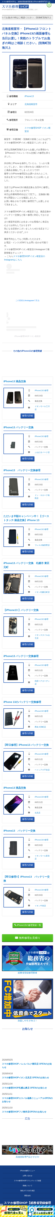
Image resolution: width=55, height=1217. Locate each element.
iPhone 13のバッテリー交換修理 (22, 702)
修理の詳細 (27, 416)
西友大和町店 (40, 727)
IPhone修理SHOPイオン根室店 (27, 336)
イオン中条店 (40, 906)
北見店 (37, 813)
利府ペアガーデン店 (42, 682)
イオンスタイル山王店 (42, 636)
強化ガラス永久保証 (27, 1191)
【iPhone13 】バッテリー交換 (21, 610)
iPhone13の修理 (41, 390)
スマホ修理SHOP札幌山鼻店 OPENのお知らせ (24, 1088)
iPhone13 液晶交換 (14, 381)
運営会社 (27, 1196)
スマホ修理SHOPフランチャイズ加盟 (27, 1181)
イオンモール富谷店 (42, 857)
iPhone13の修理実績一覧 (28, 925)
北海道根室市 (31, 104)
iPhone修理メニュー (27, 1171)
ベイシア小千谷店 (42, 770)
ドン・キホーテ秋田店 (42, 496)
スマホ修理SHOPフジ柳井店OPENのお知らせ (24, 1112)
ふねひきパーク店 (42, 452)
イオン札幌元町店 (42, 592)
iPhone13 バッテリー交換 (18, 427)
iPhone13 (29, 96)
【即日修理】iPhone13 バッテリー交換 (26, 744)
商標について (27, 1186)
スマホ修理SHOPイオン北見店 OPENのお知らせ (25, 1077)
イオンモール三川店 (42, 407)
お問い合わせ (27, 1176)
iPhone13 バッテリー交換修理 (21, 470)
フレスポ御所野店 (42, 545)
